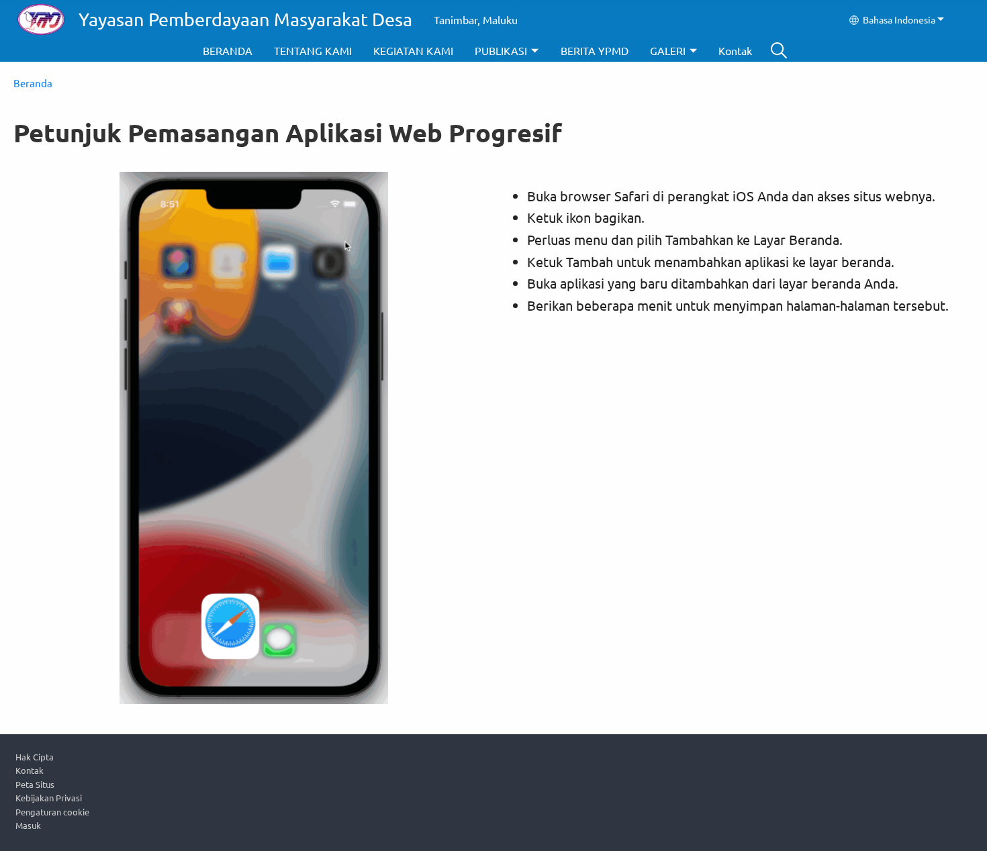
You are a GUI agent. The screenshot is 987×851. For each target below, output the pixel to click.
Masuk (28, 825)
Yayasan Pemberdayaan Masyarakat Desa (245, 19)
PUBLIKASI (501, 50)
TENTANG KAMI (313, 50)
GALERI (668, 50)
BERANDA (227, 50)
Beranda (32, 83)
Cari (779, 50)
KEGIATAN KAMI (413, 50)
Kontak (735, 50)
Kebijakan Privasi (48, 797)
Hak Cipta (34, 756)
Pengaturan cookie (52, 811)
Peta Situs (34, 784)
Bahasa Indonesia (899, 19)
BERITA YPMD (594, 50)
